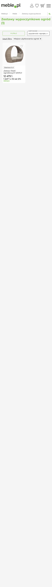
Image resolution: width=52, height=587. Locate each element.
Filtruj (13, 33)
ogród (26, 39)
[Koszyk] (42, 6)
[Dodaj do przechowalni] (21, 46)
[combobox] (38, 33)
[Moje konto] (32, 6)
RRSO (6, 81)
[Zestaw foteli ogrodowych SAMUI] (14, 54)
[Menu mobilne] (48, 5)
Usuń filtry (7, 39)
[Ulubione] (37, 6)
